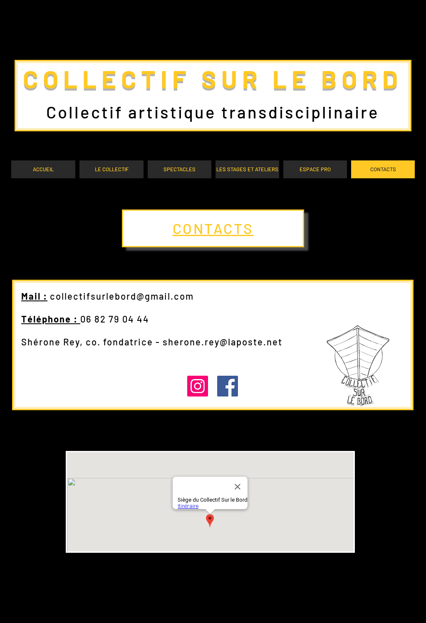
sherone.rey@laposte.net (222, 341)
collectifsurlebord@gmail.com (122, 296)
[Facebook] (227, 386)
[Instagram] (197, 386)
